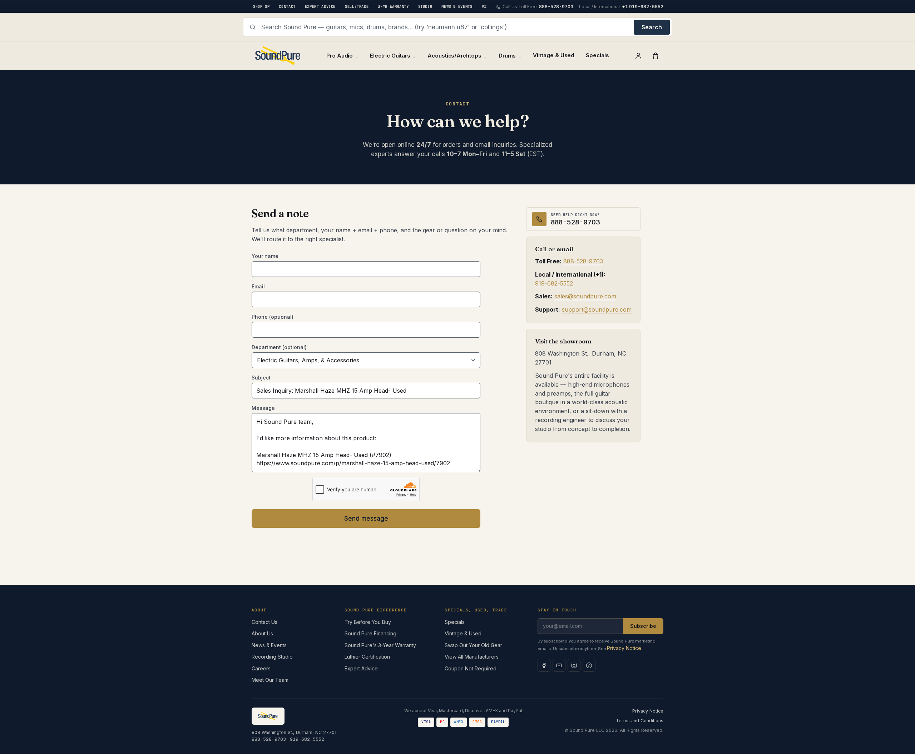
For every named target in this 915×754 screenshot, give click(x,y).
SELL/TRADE (357, 6)
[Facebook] (544, 665)
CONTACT (287, 6)
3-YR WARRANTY (393, 6)
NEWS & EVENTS (456, 6)
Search (652, 27)
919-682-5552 (554, 283)
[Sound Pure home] (278, 55)
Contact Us (264, 622)
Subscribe (643, 626)
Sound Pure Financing (370, 633)
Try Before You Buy (368, 622)
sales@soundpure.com (585, 296)
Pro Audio (339, 55)
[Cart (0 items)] (655, 56)
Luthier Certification (367, 657)
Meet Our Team (270, 680)
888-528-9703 (583, 261)
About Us (262, 633)
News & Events (269, 645)
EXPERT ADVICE (320, 6)
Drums (507, 55)
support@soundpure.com (597, 309)
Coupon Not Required (470, 668)
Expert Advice (361, 668)
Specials (597, 55)
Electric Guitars (390, 55)
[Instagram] (574, 665)
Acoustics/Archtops (454, 55)
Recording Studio (272, 657)
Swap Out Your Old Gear (473, 645)
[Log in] (638, 56)
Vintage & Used (553, 55)
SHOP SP (261, 6)
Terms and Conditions (639, 720)
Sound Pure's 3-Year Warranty (380, 645)
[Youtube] (559, 665)
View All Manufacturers (472, 657)
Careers (261, 668)
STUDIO (425, 6)
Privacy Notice (624, 648)
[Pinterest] (589, 665)
